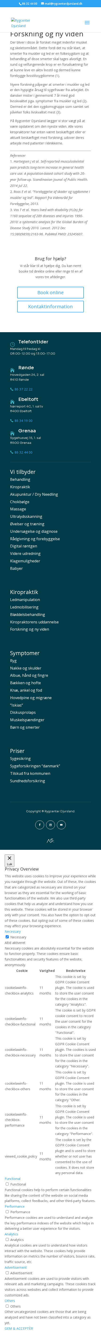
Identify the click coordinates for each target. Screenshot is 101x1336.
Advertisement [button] (16, 1267)
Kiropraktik (20, 486)
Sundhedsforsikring (27, 780)
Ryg (13, 660)
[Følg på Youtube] (61, 824)
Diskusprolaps (23, 712)
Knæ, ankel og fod (26, 690)
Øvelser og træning (27, 523)
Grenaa (27, 431)
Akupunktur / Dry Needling (34, 494)
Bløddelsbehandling (27, 614)
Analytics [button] (11, 1234)
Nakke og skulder (25, 668)
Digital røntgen (23, 546)
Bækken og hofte (25, 682)
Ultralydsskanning (26, 516)
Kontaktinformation (50, 306)
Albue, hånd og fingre (29, 675)
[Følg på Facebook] (39, 824)
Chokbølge (19, 501)
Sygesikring (20, 758)
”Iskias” (16, 705)
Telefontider (33, 342)
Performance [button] (15, 1206)
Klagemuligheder (25, 561)
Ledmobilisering (24, 607)
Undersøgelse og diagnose (34, 531)
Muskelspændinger (27, 719)
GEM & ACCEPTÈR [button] (19, 1328)
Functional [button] (12, 1178)
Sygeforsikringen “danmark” (35, 766)
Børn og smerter (25, 727)
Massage (18, 509)
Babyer (16, 568)
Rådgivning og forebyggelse (35, 538)
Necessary (18, 937)
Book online (50, 292)
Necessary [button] (13, 931)
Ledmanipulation (25, 599)
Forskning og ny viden (29, 629)
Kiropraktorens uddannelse (34, 622)
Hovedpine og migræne (31, 697)
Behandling (20, 479)
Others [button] (10, 1300)
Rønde (26, 368)
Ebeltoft (28, 399)
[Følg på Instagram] (50, 824)
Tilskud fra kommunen (30, 773)
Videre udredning (25, 553)
